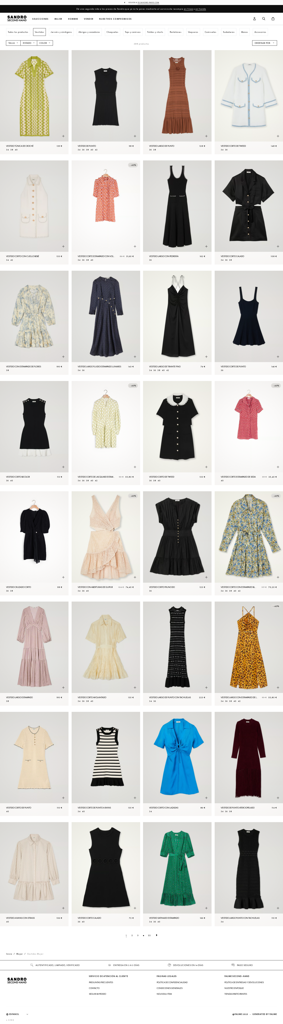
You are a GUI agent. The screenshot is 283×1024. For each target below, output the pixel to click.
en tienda (200, 9)
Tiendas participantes (235, 994)
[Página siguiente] (157, 935)
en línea (188, 9)
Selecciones (40, 19)
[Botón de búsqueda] (264, 19)
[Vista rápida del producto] (63, 136)
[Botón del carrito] (273, 19)
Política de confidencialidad (172, 982)
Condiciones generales (170, 988)
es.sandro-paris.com (148, 2)
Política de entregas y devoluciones (244, 982)
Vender (88, 19)
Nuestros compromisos (115, 19)
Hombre (73, 19)
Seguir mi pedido (97, 994)
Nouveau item (164, 994)
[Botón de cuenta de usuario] (254, 19)
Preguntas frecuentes (101, 982)
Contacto (94, 988)
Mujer (58, 19)
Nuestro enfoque (234, 988)
